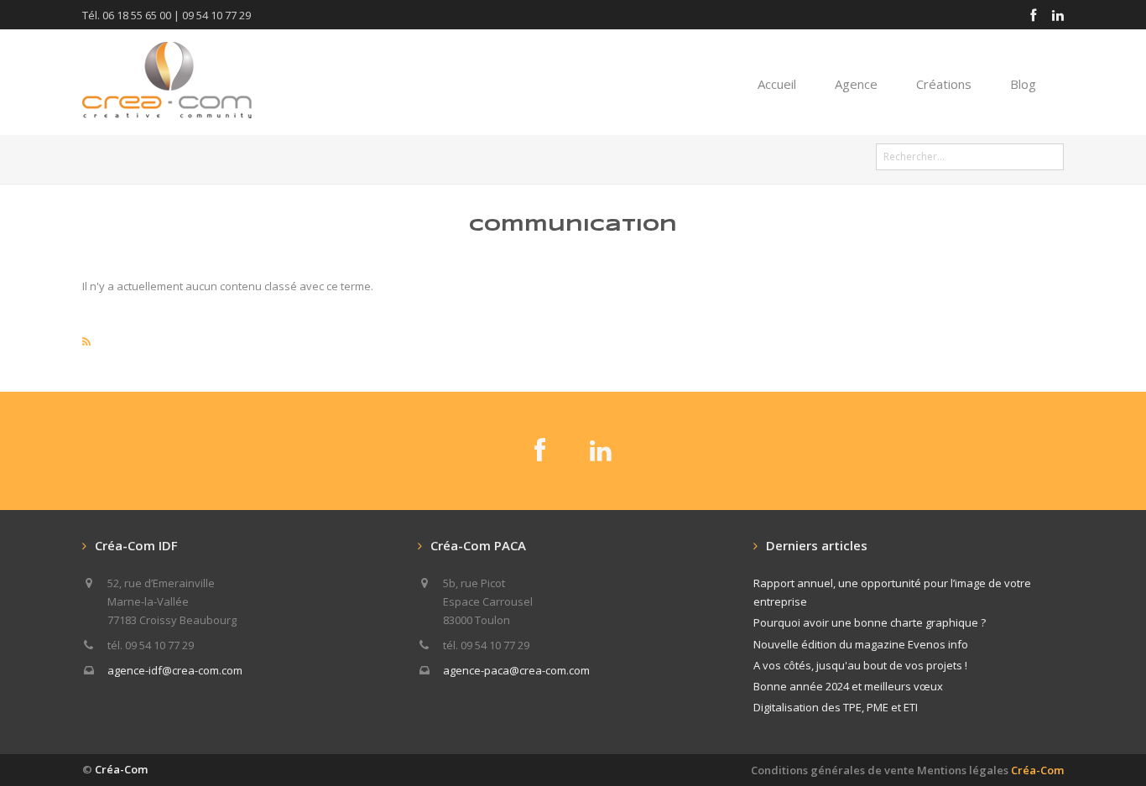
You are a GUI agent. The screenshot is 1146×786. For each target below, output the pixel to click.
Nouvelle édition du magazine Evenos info (860, 644)
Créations (943, 83)
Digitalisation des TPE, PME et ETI (835, 707)
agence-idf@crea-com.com (174, 670)
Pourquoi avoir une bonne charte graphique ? (869, 622)
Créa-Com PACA (478, 545)
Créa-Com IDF (136, 545)
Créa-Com (121, 769)
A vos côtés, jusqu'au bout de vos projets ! (860, 665)
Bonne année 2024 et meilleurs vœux (848, 686)
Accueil (777, 83)
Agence (856, 83)
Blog (1023, 83)
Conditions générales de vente (832, 770)
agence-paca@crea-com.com (516, 670)
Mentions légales (990, 770)
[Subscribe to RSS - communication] (86, 341)
